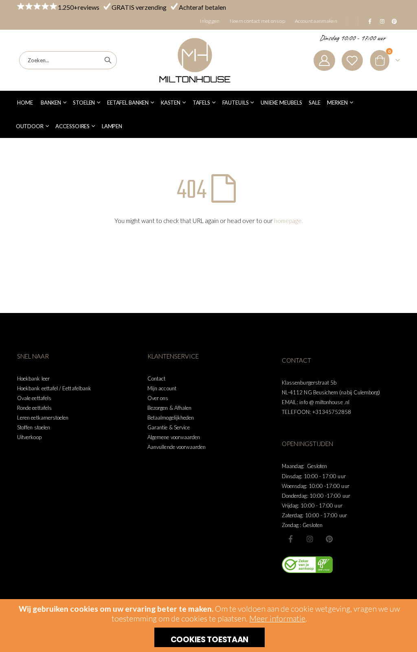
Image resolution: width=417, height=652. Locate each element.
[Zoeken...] (108, 60)
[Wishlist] (352, 60)
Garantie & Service (168, 427)
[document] (209, 625)
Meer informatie (277, 618)
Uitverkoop (29, 437)
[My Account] (324, 60)
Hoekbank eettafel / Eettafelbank (54, 388)
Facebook (291, 539)
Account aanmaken (316, 21)
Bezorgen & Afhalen (169, 408)
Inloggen (210, 21)
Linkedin (329, 539)
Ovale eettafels (34, 398)
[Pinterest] (394, 21)
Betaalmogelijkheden (170, 417)
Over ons (158, 398)
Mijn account (161, 388)
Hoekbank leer (33, 378)
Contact (156, 378)
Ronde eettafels (34, 408)
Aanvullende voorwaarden (176, 447)
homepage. (288, 220)
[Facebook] (369, 21)
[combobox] (68, 60)
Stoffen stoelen (33, 427)
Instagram (310, 539)
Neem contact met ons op (257, 21)
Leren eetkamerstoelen (42, 417)
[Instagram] (382, 21)
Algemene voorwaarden (173, 437)
